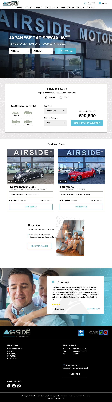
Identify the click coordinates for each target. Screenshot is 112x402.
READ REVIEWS (93, 309)
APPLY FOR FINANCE (39, 246)
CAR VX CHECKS (51, 7)
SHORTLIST (105, 3)
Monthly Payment (51, 118)
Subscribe (74, 374)
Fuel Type (48, 106)
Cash (66, 97)
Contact (91, 7)
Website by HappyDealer (56, 398)
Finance (37, 7)
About (79, 7)
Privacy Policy (70, 396)
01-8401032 (12, 358)
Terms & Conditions (83, 396)
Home (19, 7)
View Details (31, 207)
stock (28, 7)
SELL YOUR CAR (67, 7)
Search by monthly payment (87, 123)
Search (64, 51)
